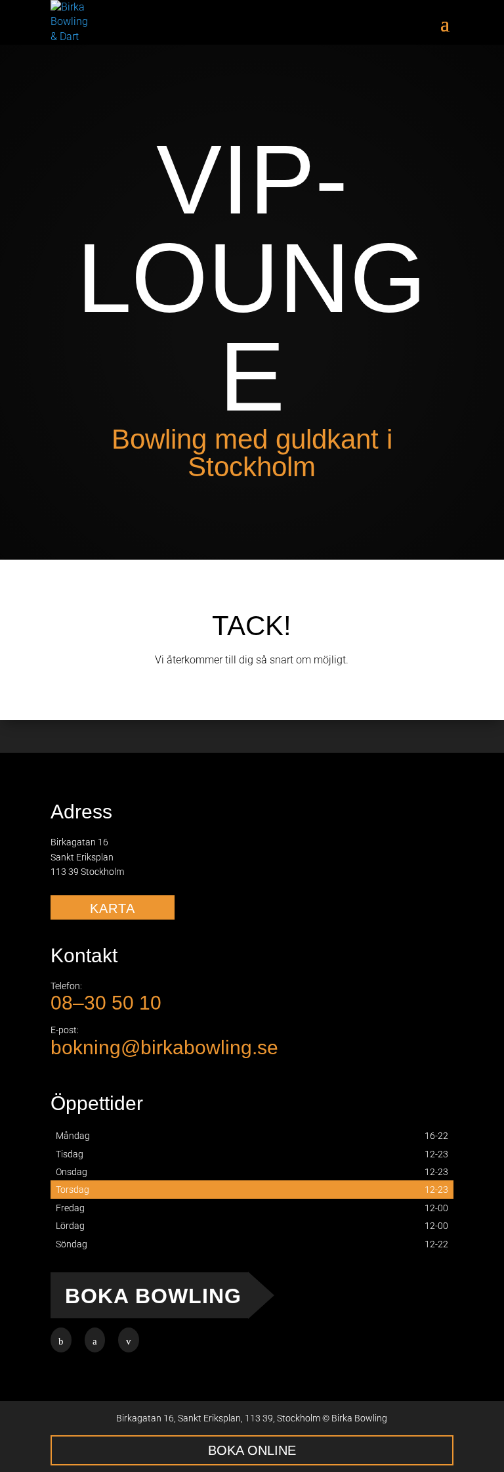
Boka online (252, 1450)
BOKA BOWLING (153, 1296)
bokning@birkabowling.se (164, 1047)
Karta (112, 908)
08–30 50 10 (106, 1003)
